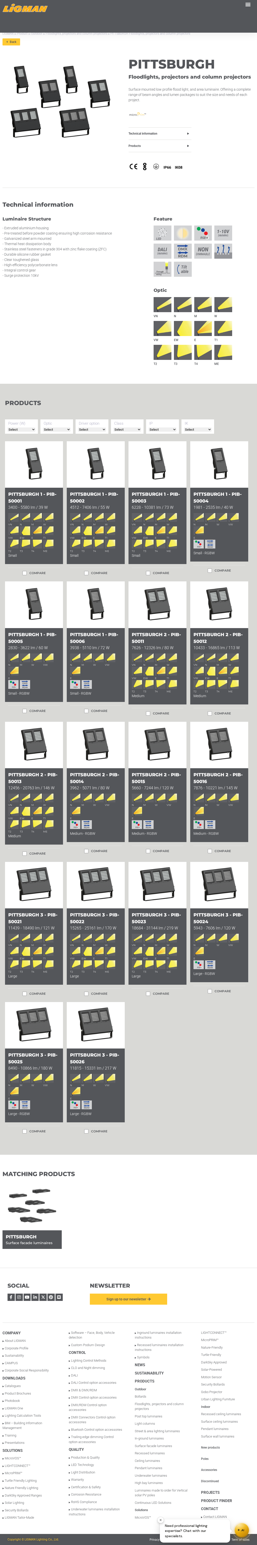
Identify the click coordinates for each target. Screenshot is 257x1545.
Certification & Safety (86, 1487)
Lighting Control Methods (88, 1360)
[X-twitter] (43, 1297)
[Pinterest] (51, 1297)
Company (12, 1333)
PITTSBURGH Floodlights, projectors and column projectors (150, 33)
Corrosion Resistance (86, 1494)
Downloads (14, 1378)
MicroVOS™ (13, 1458)
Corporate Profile (16, 1348)
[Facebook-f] (11, 1297)
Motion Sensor (211, 1377)
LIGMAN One (14, 1408)
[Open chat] (242, 1530)
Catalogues (13, 1386)
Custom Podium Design (88, 1345)
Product (22, 33)
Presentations (15, 1443)
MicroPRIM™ (13, 1473)
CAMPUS (11, 1363)
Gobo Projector (211, 1392)
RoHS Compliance (84, 1502)
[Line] (59, 1297)
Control (77, 1352)
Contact (209, 1509)
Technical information (142, 133)
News (140, 1365)
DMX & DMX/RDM (84, 1390)
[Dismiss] (160, 1520)
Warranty (77, 1479)
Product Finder (216, 1501)
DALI (74, 1375)
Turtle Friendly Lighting (21, 1480)
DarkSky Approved (214, 1362)
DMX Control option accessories (94, 1397)
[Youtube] (27, 1297)
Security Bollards (17, 1510)
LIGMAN (8, 33)
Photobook (12, 1401)
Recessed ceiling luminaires (221, 1414)
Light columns (145, 1423)
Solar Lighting (14, 1503)
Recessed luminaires (150, 1453)
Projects (210, 1492)
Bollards (140, 1396)
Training (10, 1435)
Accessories (209, 1470)
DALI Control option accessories (93, 1383)
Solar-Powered (211, 1369)
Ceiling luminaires (147, 1461)
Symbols (143, 1357)
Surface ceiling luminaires (219, 1421)
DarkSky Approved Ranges (23, 1495)
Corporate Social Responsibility (27, 1370)
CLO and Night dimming (88, 1368)
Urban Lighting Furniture (218, 1399)
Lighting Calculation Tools (23, 1415)
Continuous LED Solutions (153, 1503)
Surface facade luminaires (153, 1446)
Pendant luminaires (148, 1468)
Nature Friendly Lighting (21, 1488)
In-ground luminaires (149, 1438)
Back (12, 42)
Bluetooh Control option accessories (96, 1429)
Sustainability (14, 1355)
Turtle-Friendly (211, 1355)
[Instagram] (19, 1297)
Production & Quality (85, 1457)
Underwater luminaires (151, 1475)
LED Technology (82, 1465)
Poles (205, 1459)
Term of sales (240, 1539)
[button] (248, 4)
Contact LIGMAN (215, 1517)
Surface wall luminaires (217, 1436)
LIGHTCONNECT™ (17, 1466)
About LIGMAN (15, 1341)
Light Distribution (83, 1472)
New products (210, 1447)
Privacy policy (159, 1539)
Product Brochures (18, 1393)
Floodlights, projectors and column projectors (76, 33)
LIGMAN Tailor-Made (19, 1517)
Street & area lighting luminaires (157, 1431)
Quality (76, 1449)
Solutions (13, 1450)
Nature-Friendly (212, 1347)
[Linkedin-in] (35, 1297)
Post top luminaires (148, 1416)
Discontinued (210, 1481)
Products (134, 146)
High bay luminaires (149, 1483)
